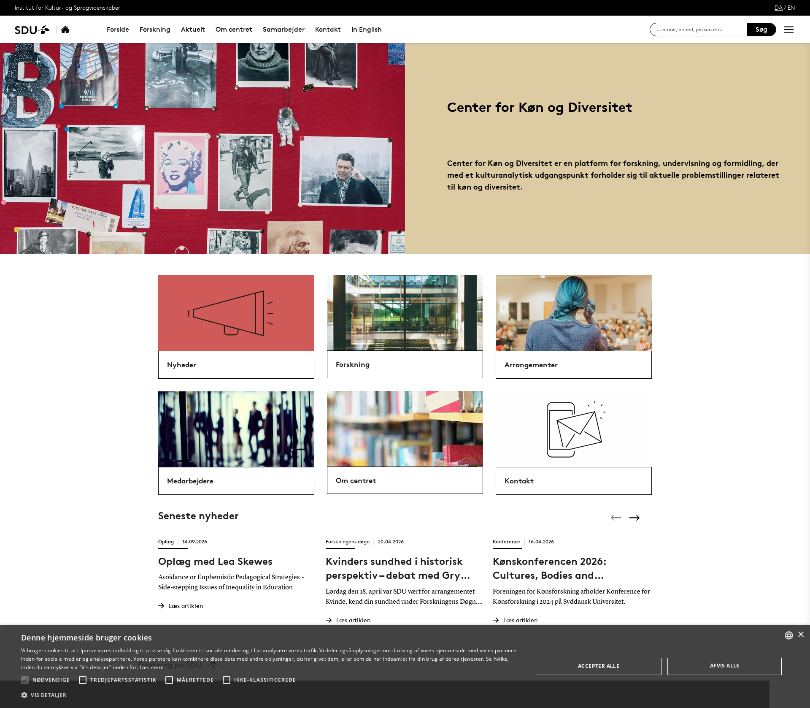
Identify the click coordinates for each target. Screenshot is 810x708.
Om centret (234, 29)
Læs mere (152, 667)
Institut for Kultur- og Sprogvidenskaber (67, 7)
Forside (118, 29)
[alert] (405, 666)
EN (791, 7)
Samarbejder (284, 29)
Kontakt (328, 29)
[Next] (635, 517)
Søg (761, 29)
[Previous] (617, 518)
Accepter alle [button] (598, 666)
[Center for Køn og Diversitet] (74, 29)
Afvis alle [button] (725, 665)
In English (366, 29)
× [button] (800, 635)
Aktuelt (193, 29)
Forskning (155, 29)
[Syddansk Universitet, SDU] (32, 29)
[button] (24, 680)
